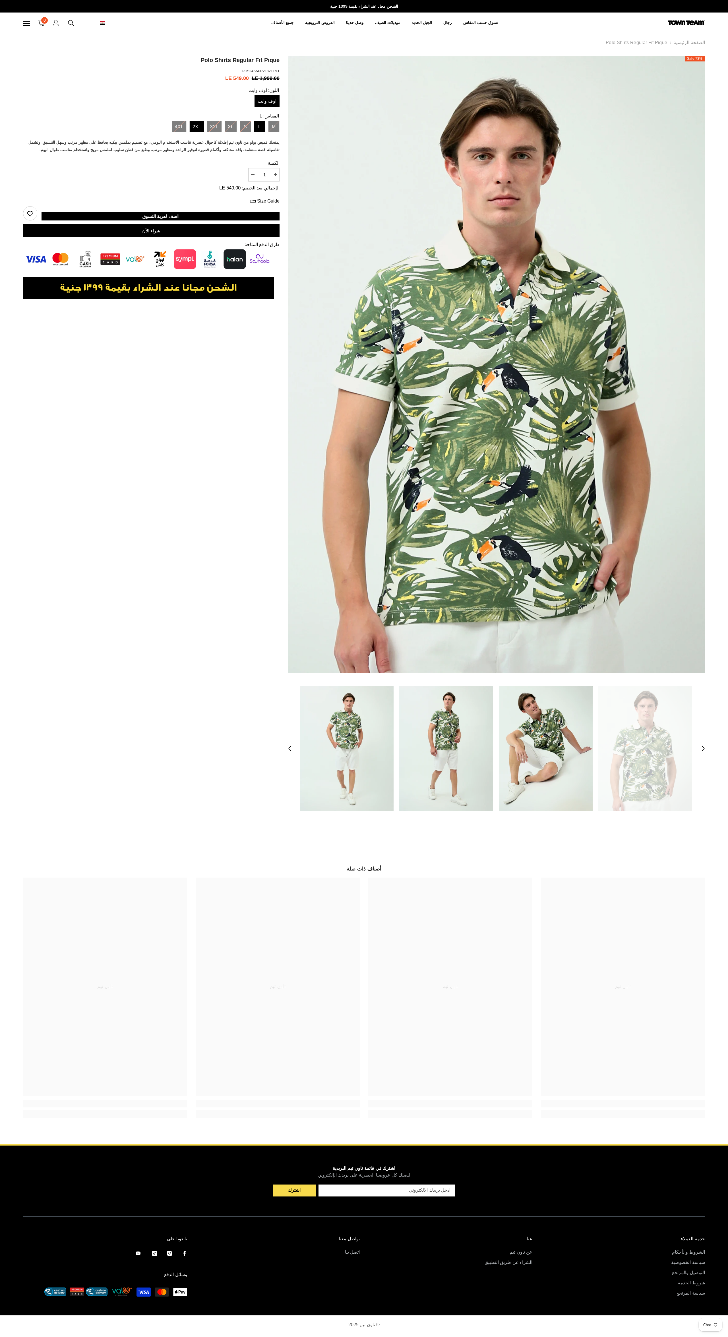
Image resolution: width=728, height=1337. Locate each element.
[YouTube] (138, 1253)
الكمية (273, 163)
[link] (623, 1103)
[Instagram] (170, 1253)
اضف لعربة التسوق (160, 216)
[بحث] (71, 23)
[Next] (703, 748)
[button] (96, 23)
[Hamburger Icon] (26, 23)
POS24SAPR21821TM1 (261, 71)
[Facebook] (185, 1253)
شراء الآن (151, 230)
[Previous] (290, 748)
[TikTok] (154, 1253)
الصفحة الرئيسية (689, 42)
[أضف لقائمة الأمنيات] (30, 213)
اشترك (294, 1190)
